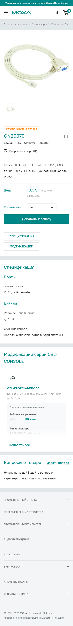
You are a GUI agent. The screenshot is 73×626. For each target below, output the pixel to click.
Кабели (55, 24)
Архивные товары (16, 581)
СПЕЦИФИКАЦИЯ (22, 236)
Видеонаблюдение (16, 539)
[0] (65, 12)
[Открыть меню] (6, 12)
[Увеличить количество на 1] (52, 207)
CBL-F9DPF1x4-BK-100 (23, 388)
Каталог (22, 24)
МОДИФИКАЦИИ (21, 246)
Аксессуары (39, 24)
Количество (12, 207)
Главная (8, 24)
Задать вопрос (58, 463)
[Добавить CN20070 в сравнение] (66, 136)
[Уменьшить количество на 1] (31, 207)
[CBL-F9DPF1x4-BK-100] (12, 378)
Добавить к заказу (36, 219)
